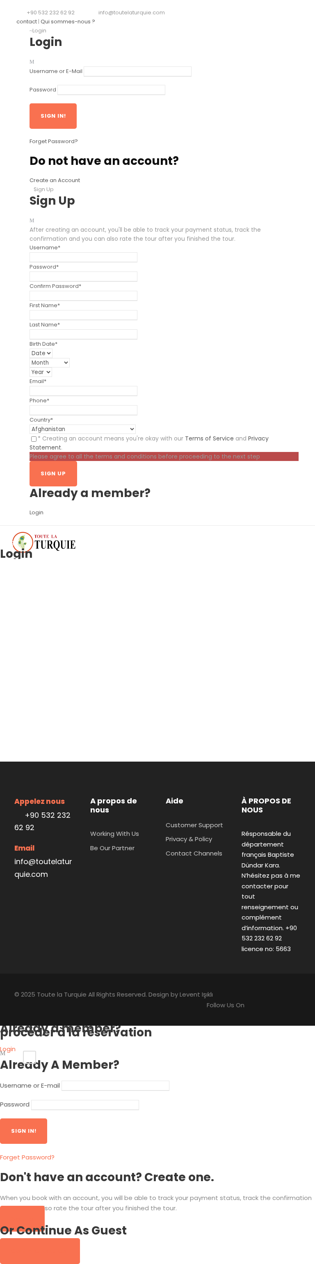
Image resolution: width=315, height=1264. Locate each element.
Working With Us (114, 833)
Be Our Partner (112, 848)
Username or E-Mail (56, 71)
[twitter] (133, 21)
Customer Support (194, 825)
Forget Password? (54, 141)
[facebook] (107, 21)
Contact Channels (194, 853)
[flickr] (120, 21)
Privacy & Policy (189, 839)
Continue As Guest (40, 1251)
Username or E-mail (30, 1085)
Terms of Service (209, 438)
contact (26, 21)
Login (36, 512)
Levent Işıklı (196, 994)
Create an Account (55, 180)
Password (43, 90)
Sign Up (22, 1218)
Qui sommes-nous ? (68, 21)
